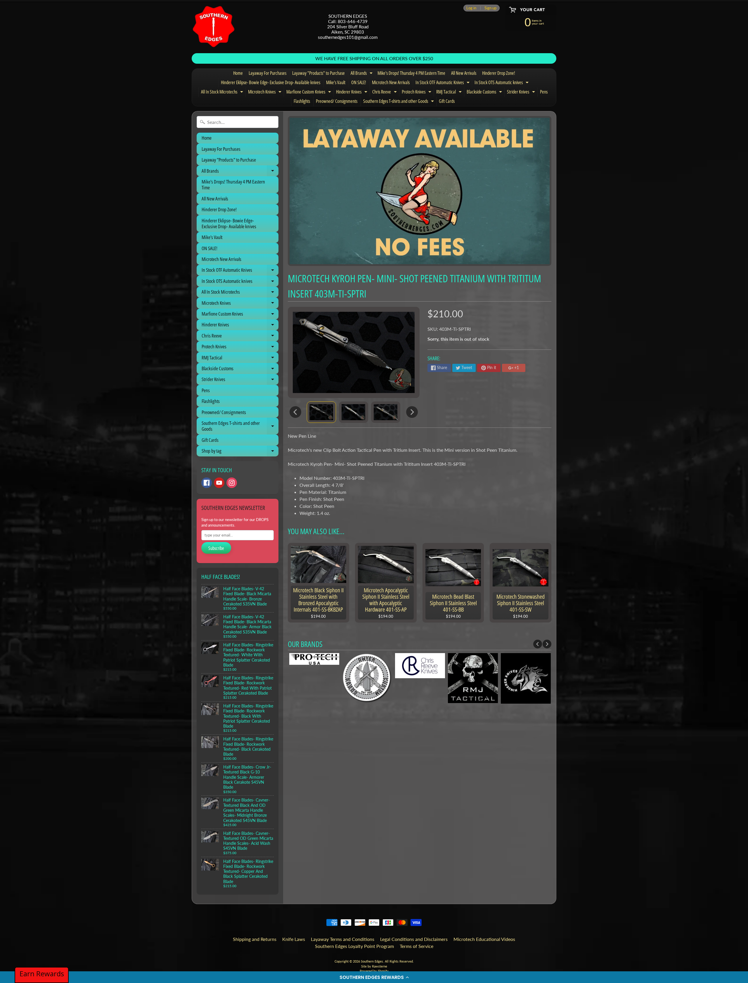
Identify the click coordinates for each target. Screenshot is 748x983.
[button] (374, 977)
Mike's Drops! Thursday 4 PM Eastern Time (411, 73)
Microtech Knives (265, 93)
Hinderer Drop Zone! (498, 73)
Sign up (490, 8)
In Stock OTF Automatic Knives (443, 83)
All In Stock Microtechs (223, 93)
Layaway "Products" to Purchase (318, 73)
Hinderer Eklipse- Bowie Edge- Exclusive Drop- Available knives (270, 82)
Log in (471, 8)
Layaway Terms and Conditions (342, 939)
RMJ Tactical (449, 93)
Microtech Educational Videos (484, 939)
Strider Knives (521, 93)
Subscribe (216, 548)
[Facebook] (206, 482)
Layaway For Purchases (267, 73)
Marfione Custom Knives (309, 93)
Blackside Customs (485, 93)
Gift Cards (447, 101)
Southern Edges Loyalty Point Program (354, 946)
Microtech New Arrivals (391, 82)
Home (238, 73)
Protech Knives (417, 93)
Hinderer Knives (352, 93)
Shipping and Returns (254, 939)
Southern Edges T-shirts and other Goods (399, 102)
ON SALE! (358, 82)
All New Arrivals (463, 73)
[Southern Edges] (214, 27)
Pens (544, 92)
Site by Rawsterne (374, 966)
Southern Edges (372, 961)
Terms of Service (416, 946)
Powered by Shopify (374, 971)
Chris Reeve (385, 93)
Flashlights (302, 101)
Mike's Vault (335, 82)
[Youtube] (219, 482)
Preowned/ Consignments (336, 101)
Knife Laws (293, 939)
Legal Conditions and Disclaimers (414, 939)
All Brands (362, 74)
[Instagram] (231, 482)
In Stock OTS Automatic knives (502, 83)
